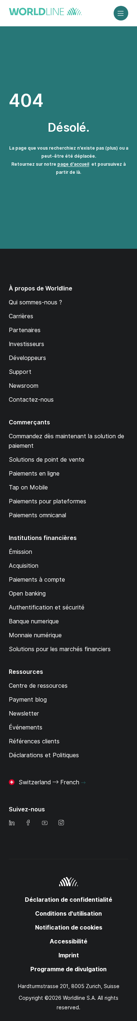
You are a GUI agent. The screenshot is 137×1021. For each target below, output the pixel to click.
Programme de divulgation (68, 969)
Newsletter (24, 713)
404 (26, 100)
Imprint (68, 955)
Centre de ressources (38, 685)
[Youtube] (44, 823)
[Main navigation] (121, 13)
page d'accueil (73, 164)
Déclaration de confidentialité (68, 899)
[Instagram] (61, 823)
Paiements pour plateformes (47, 501)
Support (20, 371)
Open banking (27, 593)
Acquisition (23, 565)
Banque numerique (34, 621)
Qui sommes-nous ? (35, 302)
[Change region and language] (83, 783)
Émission (20, 551)
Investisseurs (26, 344)
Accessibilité (68, 941)
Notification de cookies (68, 927)
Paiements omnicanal (37, 515)
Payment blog (28, 699)
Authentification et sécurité (46, 607)
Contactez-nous (31, 399)
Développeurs (27, 357)
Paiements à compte (37, 579)
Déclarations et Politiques (44, 755)
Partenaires (25, 330)
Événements (25, 727)
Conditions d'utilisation (68, 913)
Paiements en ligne (34, 473)
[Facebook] (28, 823)
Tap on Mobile (28, 487)
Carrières (21, 316)
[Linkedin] (12, 823)
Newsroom (23, 385)
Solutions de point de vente (46, 459)
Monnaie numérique (35, 635)
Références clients (34, 741)
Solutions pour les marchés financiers (60, 649)
